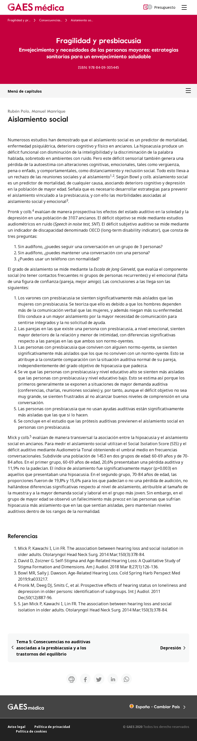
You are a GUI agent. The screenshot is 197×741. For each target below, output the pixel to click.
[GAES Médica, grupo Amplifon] (36, 7)
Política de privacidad (52, 727)
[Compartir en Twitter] (99, 679)
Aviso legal (16, 727)
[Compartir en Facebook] (85, 679)
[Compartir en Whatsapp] (126, 679)
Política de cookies (31, 731)
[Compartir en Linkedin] (112, 679)
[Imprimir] (71, 679)
